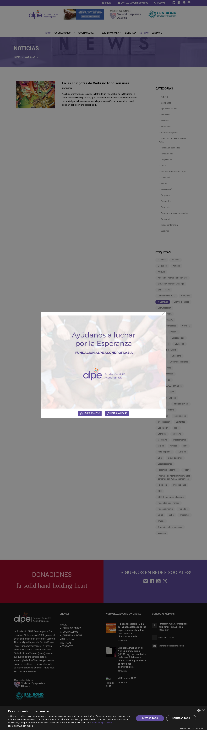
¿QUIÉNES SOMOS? (90, 413)
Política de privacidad (102, 722)
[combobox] (199, 710)
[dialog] (103, 718)
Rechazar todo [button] (181, 718)
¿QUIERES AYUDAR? (117, 413)
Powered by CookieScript (192, 728)
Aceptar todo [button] (150, 718)
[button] (69, 726)
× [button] (203, 710)
